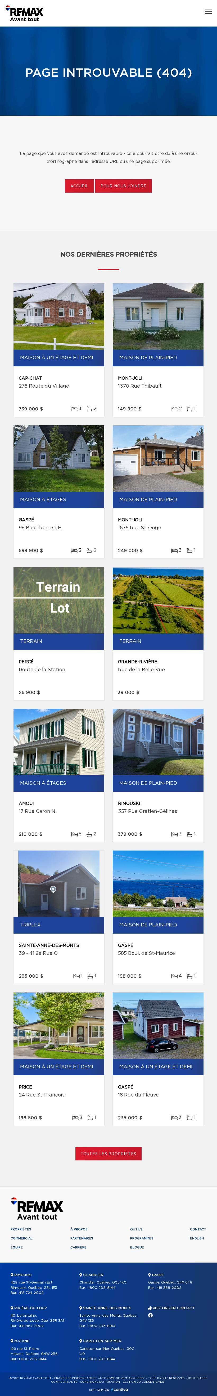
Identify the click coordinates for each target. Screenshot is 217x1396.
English (197, 1238)
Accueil (79, 186)
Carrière (78, 1247)
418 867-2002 (31, 1326)
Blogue (137, 1247)
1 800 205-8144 (33, 1359)
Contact (198, 1229)
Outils (136, 1229)
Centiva (119, 1389)
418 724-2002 (31, 1293)
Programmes (141, 1238)
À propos (79, 1229)
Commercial (22, 1238)
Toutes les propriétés (109, 1154)
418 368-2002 (168, 1288)
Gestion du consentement (144, 1382)
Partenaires (81, 1238)
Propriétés (21, 1229)
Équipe (17, 1247)
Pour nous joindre (124, 186)
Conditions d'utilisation (100, 1382)
